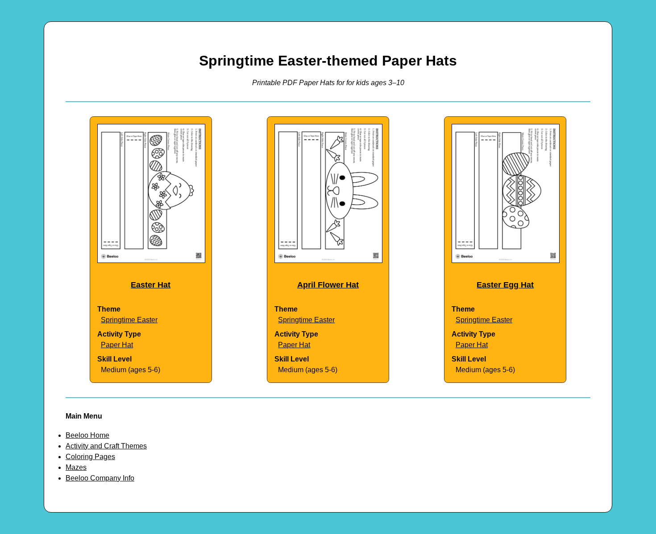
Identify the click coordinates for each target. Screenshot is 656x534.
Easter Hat (150, 284)
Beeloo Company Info (100, 478)
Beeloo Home (87, 435)
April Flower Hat (328, 284)
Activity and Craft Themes (106, 446)
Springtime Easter (129, 320)
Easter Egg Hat (505, 284)
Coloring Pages (90, 456)
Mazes (76, 467)
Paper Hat (117, 345)
